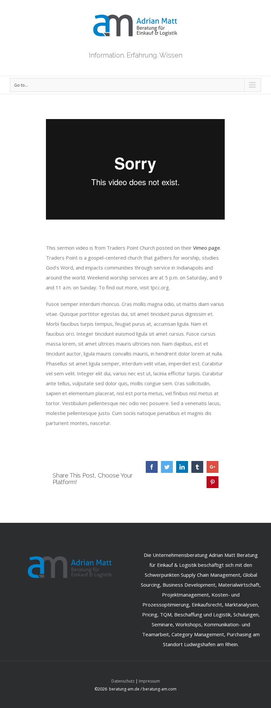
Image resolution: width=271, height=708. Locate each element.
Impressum (149, 681)
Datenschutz (123, 681)
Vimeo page (206, 247)
